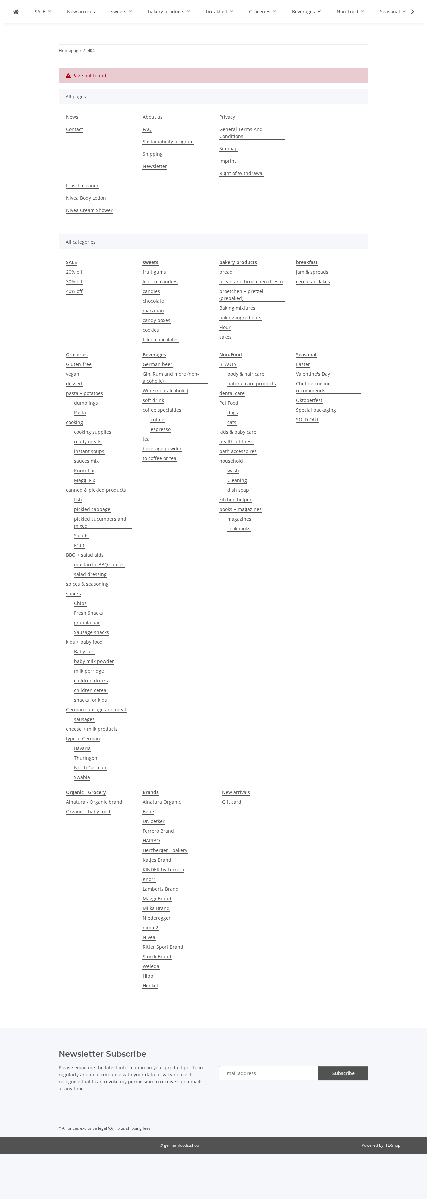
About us (153, 117)
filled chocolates (161, 339)
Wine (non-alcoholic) (165, 390)
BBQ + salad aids (85, 555)
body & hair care (245, 374)
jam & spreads (312, 272)
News (72, 117)
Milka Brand (156, 908)
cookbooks (238, 528)
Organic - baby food (88, 811)
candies (151, 291)
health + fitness (236, 441)
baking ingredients (240, 317)
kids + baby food (84, 642)
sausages (84, 719)
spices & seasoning (87, 584)
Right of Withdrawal (241, 173)
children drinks (91, 680)
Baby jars (84, 651)
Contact (74, 129)
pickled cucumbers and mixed (100, 522)
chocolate (153, 301)
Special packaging (316, 410)
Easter (303, 364)
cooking (74, 422)
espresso (161, 429)
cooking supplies (92, 432)
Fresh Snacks (88, 613)
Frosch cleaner (82, 185)
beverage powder (162, 448)
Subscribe (343, 1073)
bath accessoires (238, 451)
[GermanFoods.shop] (16, 11)
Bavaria (82, 748)
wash (233, 470)
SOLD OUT (307, 419)
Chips (80, 603)
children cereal (91, 690)
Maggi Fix (84, 480)
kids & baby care (237, 432)
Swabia (82, 777)
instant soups (89, 451)
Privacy (227, 117)
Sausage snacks (91, 632)
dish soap (238, 490)
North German (90, 767)
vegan (72, 374)
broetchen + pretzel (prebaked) (241, 294)
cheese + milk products (92, 729)
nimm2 (150, 927)
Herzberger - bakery (165, 850)
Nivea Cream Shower (89, 210)
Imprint (227, 161)
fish (78, 499)
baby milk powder (94, 661)
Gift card (231, 802)
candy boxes (156, 320)
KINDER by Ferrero (163, 869)
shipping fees (138, 1128)
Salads (81, 535)
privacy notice (171, 1074)
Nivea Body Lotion (86, 198)
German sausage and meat (96, 709)
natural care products (251, 383)
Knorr (149, 879)
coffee (157, 419)
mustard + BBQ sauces (99, 564)
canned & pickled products (96, 490)
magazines (239, 519)
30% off (74, 281)
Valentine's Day (313, 374)
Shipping (153, 154)
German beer (157, 364)
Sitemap (228, 148)
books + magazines (240, 509)
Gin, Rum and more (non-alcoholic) (171, 377)
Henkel (150, 985)
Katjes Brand (157, 860)
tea (146, 439)
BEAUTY (228, 364)
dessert (74, 383)
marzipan (153, 310)
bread (226, 272)
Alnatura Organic (162, 802)
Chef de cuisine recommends (313, 387)
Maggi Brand (157, 898)
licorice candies (160, 281)
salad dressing (90, 574)
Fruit (79, 545)
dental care (232, 393)
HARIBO (151, 840)
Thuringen (85, 758)
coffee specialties (162, 410)
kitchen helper (235, 499)
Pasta (80, 412)
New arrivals (236, 792)
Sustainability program (168, 141)
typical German (83, 738)
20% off (74, 272)
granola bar (87, 622)
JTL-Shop (392, 1145)
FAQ (147, 129)
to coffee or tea (159, 458)
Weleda (151, 966)
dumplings (86, 403)
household (231, 461)
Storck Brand (157, 956)
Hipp (148, 976)
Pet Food (228, 403)
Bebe (148, 811)
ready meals (87, 441)
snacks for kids (90, 700)
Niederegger (157, 918)
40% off (74, 291)
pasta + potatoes (84, 393)
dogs (232, 412)
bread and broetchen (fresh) (251, 281)
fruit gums (154, 272)
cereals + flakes (313, 281)
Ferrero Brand (158, 831)
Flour (225, 327)
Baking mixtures (237, 308)
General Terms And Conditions (241, 132)
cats (231, 422)
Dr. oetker (154, 821)
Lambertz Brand (161, 889)
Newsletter (155, 166)
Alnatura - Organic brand (94, 802)
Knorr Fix (84, 470)
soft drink (153, 400)
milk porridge (89, 671)
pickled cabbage (92, 509)
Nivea (149, 937)
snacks (73, 593)
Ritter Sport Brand (163, 947)
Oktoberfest (309, 400)
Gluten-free (79, 364)
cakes (225, 337)
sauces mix (86, 461)
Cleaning (237, 480)
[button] (408, 12)
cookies (151, 330)
